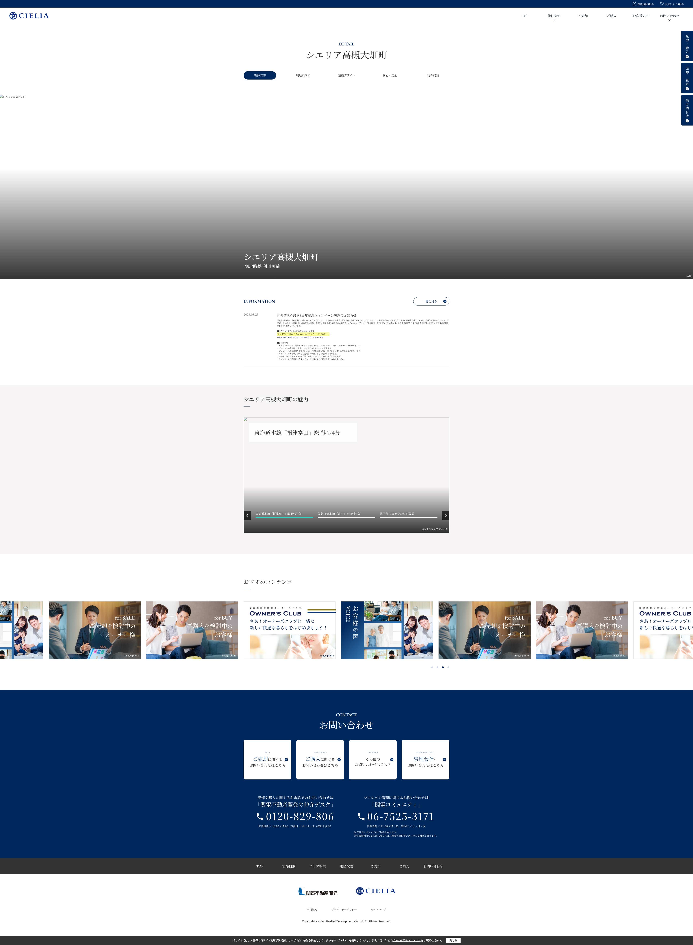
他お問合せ (687, 108)
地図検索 (346, 866)
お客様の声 (641, 15)
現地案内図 (303, 75)
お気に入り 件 (674, 4)
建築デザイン (346, 75)
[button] (247, 515)
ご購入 (612, 15)
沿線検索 (288, 866)
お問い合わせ (669, 15)
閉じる (453, 940)
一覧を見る (430, 301)
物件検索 (554, 15)
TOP (525, 15)
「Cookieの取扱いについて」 (407, 940)
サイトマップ (378, 909)
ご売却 (583, 15)
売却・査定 (687, 76)
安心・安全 (390, 75)
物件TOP (260, 75)
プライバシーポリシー (344, 909)
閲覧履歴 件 (645, 4)
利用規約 (312, 909)
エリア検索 (318, 866)
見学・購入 (687, 44)
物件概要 (433, 75)
